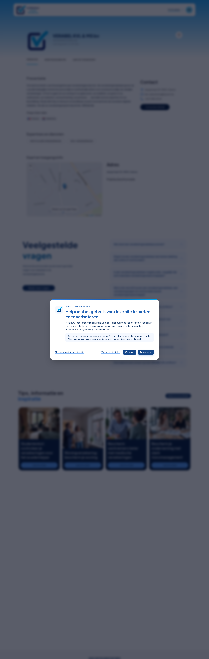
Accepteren (146, 352)
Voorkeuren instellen (110, 352)
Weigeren (130, 352)
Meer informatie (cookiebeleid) (69, 352)
